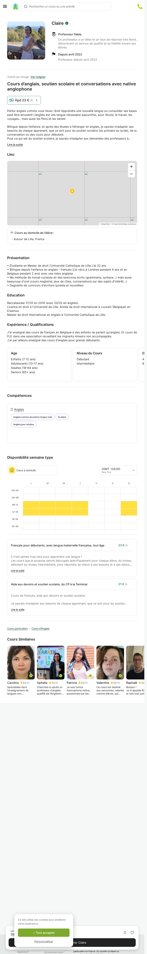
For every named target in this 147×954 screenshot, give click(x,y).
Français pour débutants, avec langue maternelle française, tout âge (57, 545)
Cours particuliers (17, 628)
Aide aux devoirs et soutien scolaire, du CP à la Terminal (49, 584)
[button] (132, 932)
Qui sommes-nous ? (54, 952)
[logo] (16, 6)
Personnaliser (43, 941)
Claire (58, 23)
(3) (28, 682)
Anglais (19, 409)
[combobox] (66, 6)
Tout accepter (45, 932)
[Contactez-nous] (140, 6)
